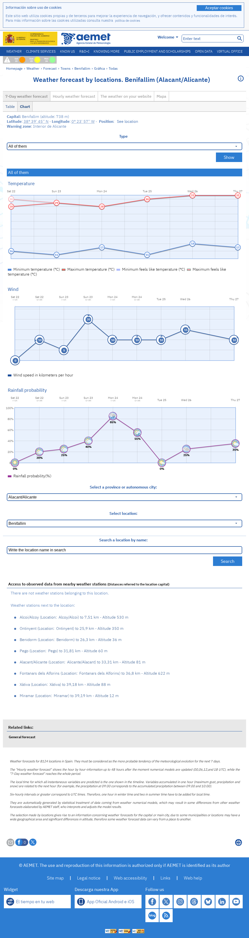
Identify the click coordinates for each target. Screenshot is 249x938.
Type (123, 136)
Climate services (41, 51)
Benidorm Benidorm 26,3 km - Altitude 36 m (71, 639)
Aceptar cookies (219, 8)
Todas (113, 68)
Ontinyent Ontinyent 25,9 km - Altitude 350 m (72, 628)
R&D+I (84, 51)
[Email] (10, 844)
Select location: (123, 513)
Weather (14, 51)
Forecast (50, 68)
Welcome (166, 37)
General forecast (22, 737)
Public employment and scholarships (157, 51)
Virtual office (230, 51)
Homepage (14, 68)
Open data (204, 51)
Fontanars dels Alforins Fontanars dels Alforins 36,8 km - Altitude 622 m (95, 673)
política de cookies (127, 21)
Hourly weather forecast (74, 96)
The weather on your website (125, 96)
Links (165, 878)
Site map (55, 878)
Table (10, 106)
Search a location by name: (123, 539)
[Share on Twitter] (32, 842)
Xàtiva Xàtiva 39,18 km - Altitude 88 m (65, 684)
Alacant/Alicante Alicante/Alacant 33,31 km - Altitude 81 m (82, 662)
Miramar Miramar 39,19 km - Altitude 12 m (69, 695)
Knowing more (107, 51)
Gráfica (100, 68)
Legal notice (88, 878)
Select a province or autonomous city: (123, 487)
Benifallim (82, 68)
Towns (66, 68)
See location (127, 121)
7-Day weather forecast (26, 96)
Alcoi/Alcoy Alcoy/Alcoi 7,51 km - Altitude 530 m (74, 617)
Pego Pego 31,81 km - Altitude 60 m (63, 650)
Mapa (161, 96)
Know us (67, 51)
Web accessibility (130, 878)
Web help (193, 878)
